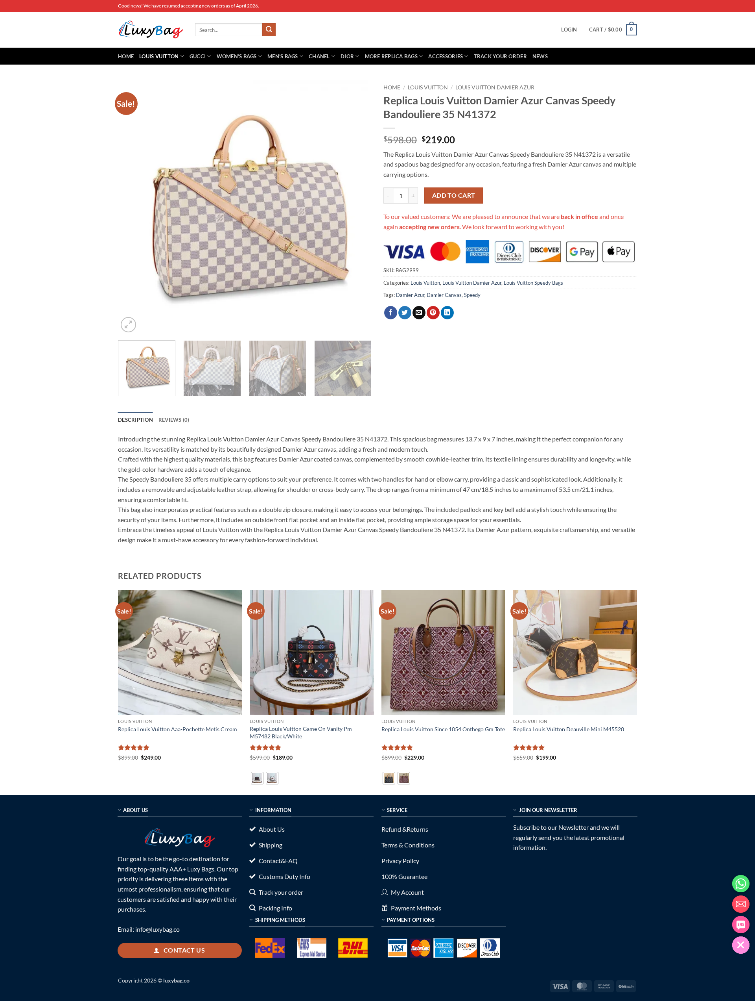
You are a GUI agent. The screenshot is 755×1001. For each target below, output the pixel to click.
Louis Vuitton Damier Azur (494, 87)
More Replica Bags (391, 56)
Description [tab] (135, 420)
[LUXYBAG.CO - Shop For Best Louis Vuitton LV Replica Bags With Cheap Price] (150, 29)
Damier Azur (410, 295)
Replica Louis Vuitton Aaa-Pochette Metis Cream (177, 729)
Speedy (472, 295)
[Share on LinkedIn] (447, 312)
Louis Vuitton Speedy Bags (533, 283)
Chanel (319, 56)
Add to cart (453, 195)
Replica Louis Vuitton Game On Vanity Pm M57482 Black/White (301, 732)
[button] (569, 29)
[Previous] (133, 207)
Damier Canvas (444, 295)
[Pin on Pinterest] (433, 312)
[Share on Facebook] (390, 312)
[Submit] (269, 30)
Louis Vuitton (159, 56)
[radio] (257, 778)
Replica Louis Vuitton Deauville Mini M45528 (568, 729)
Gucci (198, 56)
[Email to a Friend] (418, 312)
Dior (347, 56)
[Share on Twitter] (404, 312)
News (540, 56)
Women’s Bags (237, 56)
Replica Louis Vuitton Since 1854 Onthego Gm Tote (443, 729)
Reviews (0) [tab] (174, 420)
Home (126, 56)
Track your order (500, 56)
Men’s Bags (282, 56)
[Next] (357, 207)
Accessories (445, 56)
